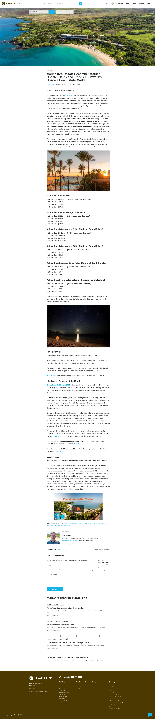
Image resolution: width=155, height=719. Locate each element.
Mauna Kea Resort (65, 525)
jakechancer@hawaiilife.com (69, 540)
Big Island (50, 70)
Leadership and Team (115, 692)
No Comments (71, 84)
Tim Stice (48, 615)
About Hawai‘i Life (113, 689)
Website (64, 544)
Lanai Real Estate (62, 694)
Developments (62, 698)
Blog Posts (70, 544)
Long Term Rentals (63, 701)
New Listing (65, 621)
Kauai (73, 635)
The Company (113, 690)
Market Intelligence (78, 523)
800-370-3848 (76, 677)
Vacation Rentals (79, 685)
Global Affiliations (114, 704)
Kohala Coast (95, 523)
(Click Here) (57, 436)
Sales (60, 639)
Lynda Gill (49, 648)
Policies (45, 691)
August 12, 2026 (55, 662)
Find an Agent (112, 685)
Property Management (80, 688)
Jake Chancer (51, 84)
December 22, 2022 (61, 84)
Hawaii (71, 523)
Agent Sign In (31, 688)
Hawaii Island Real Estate (64, 692)
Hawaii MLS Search (63, 685)
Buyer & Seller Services (115, 694)
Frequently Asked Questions (114, 708)
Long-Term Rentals (79, 686)
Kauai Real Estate (62, 686)
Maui (61, 604)
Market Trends (87, 523)
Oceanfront (78, 653)
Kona (100, 523)
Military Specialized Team (115, 700)
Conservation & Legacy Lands (116, 702)
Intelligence (65, 635)
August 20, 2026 (55, 615)
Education (50, 635)
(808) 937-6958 (88, 540)
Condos (49, 604)
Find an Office (32, 685)
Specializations (113, 699)
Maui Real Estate (62, 690)
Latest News (80, 635)
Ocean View (69, 653)
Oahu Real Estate (62, 688)
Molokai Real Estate (63, 696)
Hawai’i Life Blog (95, 685)
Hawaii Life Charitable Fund (116, 696)
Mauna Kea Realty (55, 525)
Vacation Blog (95, 686)
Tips (65, 639)
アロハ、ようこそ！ (63, 700)
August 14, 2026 (55, 648)
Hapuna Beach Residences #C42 (58, 385)
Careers (110, 706)
